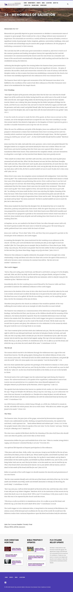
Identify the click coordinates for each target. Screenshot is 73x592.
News (43, 3)
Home (25, 3)
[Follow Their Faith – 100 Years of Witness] (7, 549)
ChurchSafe (43, 5)
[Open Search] (68, 4)
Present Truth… (12, 20)
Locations (49, 3)
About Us (55, 3)
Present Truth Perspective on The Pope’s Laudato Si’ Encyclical (36, 564)
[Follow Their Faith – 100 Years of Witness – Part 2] (7, 561)
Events (38, 3)
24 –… (27, 20)
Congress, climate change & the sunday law (39, 550)
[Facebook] (5, 582)
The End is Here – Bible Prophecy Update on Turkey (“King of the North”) (35, 557)
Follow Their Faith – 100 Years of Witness (16, 549)
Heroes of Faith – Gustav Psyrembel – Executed (11, 555)
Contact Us (27, 5)
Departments (31, 3)
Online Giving (35, 5)
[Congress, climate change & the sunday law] (30, 549)
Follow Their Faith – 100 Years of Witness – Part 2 (16, 562)
